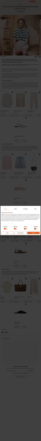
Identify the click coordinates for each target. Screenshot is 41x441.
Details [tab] (15, 208)
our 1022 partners (7, 214)
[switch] (15, 229)
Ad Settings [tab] (25, 208)
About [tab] (35, 208)
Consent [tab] (5, 208)
